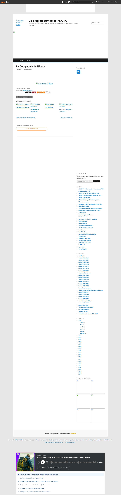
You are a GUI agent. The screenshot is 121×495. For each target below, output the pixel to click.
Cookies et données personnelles (54, 442)
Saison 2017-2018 (83, 264)
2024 (79, 337)
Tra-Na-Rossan (82, 249)
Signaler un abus (73, 440)
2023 (79, 340)
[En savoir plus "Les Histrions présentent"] (98, 393)
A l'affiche (81, 256)
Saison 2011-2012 (83, 286)
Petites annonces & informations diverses (90, 290)
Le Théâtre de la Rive (84, 240)
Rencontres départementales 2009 (88, 314)
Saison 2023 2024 (83, 271)
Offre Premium (108, 440)
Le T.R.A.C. (81, 245)
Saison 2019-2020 (83, 260)
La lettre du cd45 (83, 311)
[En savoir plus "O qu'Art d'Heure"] (83, 422)
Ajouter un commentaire (32, 128)
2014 (79, 359)
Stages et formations (84, 273)
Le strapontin (82, 236)
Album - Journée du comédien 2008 (88, 193)
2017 (79, 352)
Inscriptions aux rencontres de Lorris (89, 210)
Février (82, 331)
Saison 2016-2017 (83, 299)
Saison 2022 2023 (83, 266)
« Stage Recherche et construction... (26, 118)
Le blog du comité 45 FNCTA (48, 20)
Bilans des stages (83, 202)
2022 (79, 342)
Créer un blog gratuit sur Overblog (45, 440)
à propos (65, 467)
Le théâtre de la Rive (84, 238)
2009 (79, 370)
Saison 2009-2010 (83, 303)
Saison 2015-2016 (83, 296)
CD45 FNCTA (19, 440)
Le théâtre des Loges (84, 243)
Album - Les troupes (84, 197)
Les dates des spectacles (85, 307)
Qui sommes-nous (83, 309)
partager (54, 467)
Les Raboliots (82, 232)
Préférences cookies (70, 442)
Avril (81, 327)
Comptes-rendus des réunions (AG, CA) (90, 204)
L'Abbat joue (82, 213)
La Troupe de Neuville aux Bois (87, 219)
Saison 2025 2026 (83, 279)
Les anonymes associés (85, 225)
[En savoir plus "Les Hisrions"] (83, 407)
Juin (81, 322)
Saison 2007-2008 (83, 275)
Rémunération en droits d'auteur (94, 440)
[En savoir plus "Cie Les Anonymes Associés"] (98, 407)
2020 (79, 346)
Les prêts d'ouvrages (84, 288)
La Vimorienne (82, 221)
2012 (79, 363)
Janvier (82, 333)
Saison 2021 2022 (83, 268)
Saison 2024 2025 (83, 262)
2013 (79, 361)
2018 (79, 350)
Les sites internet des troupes (87, 234)
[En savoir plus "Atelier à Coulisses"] (98, 422)
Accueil (21, 60)
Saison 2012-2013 (83, 281)
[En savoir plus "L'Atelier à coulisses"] (83, 393)
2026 (79, 320)
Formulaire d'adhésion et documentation (90, 208)
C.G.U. (82, 440)
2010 (79, 367)
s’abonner (43, 467)
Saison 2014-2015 (83, 284)
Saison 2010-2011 (83, 292)
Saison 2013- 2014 (83, 294)
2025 (79, 335)
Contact (29, 60)
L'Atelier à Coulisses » (67, 118)
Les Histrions (82, 230)
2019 (79, 348)
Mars (81, 329)
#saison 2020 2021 (27, 90)
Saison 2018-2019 (83, 258)
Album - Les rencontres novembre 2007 (89, 195)
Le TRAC (81, 247)
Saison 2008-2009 (83, 277)
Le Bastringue (82, 223)
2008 (79, 372)
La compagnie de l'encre (85, 215)
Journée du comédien (84, 301)
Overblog (73, 433)
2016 (79, 355)
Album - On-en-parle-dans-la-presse (88, 200)
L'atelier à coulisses (84, 217)
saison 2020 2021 (83, 305)
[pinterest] (69, 2)
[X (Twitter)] (65, 2)
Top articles (58, 440)
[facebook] (62, 2)
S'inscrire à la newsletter (24, 97)
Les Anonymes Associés (85, 228)
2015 (79, 357)
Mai (81, 325)
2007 (79, 374)
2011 (79, 365)
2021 (79, 344)
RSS (78, 72)
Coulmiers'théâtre (83, 206)
